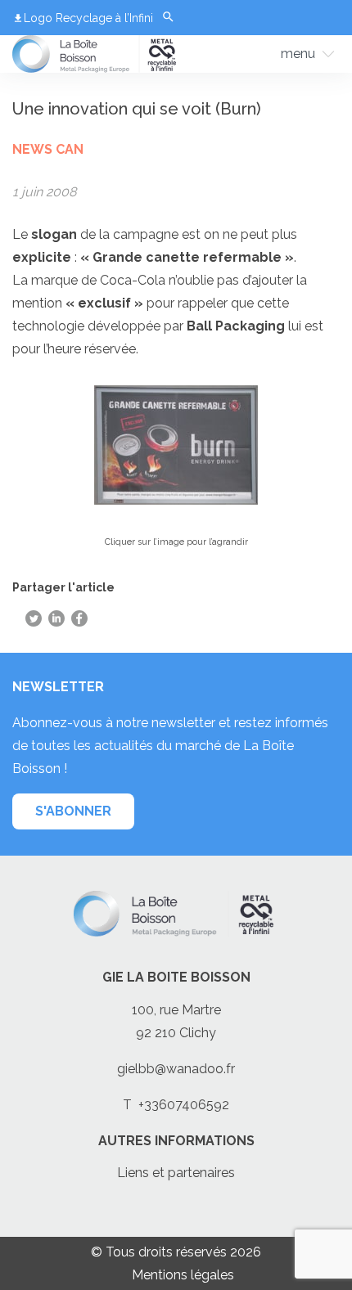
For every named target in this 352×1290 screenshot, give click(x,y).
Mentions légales (183, 1275)
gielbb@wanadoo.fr (176, 1068)
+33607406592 (183, 1104)
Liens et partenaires (176, 1172)
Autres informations (176, 1140)
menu (298, 53)
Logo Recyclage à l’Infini (88, 18)
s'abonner (73, 811)
